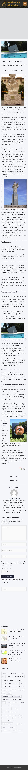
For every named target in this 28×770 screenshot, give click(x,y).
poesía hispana (16, 708)
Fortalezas (12, 690)
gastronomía (21, 690)
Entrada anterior (14, 476)
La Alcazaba (6, 699)
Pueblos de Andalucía (18, 718)
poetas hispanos (6, 715)
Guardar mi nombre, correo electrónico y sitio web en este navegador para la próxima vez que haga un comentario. (13, 563)
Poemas (15, 702)
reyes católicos (6, 730)
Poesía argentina (16, 705)
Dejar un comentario (6, 64)
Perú (3, 702)
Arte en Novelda (7, 65)
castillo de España (18, 676)
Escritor (22, 683)
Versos (20, 730)
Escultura (13, 64)
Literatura (21, 699)
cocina (4, 683)
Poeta (4, 712)
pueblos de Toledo (19, 724)
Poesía (22, 702)
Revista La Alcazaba (13, 4)
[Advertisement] (14, 23)
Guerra (9, 693)
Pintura (9, 702)
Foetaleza (21, 686)
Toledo (14, 731)
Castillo (9, 676)
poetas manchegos (18, 715)
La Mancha (13, 699)
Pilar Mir (13, 65)
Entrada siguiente (14, 480)
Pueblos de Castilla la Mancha (9, 720)
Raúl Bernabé (19, 65)
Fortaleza (5, 690)
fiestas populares (12, 686)
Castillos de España (8, 680)
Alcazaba (5, 673)
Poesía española (6, 708)
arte (2, 65)
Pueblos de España (7, 724)
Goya (3, 693)
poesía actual (5, 705)
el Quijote (15, 683)
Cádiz (9, 683)
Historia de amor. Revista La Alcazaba (11, 696)
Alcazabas (13, 673)
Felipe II (4, 686)
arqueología (21, 673)
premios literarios (6, 718)
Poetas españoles (12, 712)
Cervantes (18, 680)
